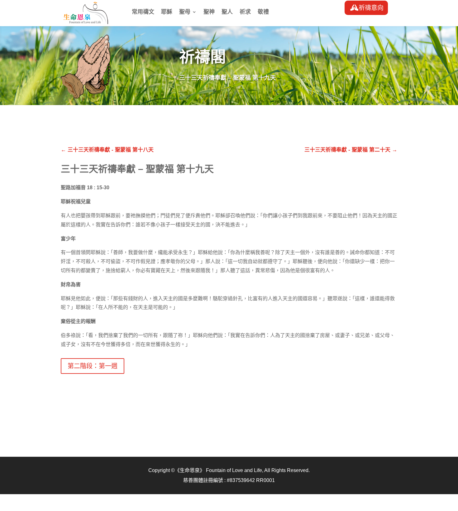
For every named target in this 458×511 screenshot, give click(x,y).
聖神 (209, 12)
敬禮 (263, 12)
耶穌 (166, 12)
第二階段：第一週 (92, 366)
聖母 (184, 12)
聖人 (227, 12)
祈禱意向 (371, 7)
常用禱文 (143, 12)
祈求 (245, 12)
